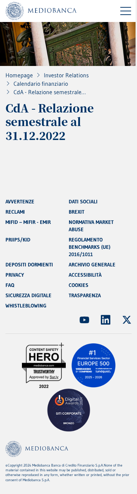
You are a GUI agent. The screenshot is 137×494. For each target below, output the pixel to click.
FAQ (9, 285)
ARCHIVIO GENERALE (92, 264)
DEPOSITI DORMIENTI (29, 264)
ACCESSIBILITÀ (85, 275)
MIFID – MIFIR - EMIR (28, 222)
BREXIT (76, 212)
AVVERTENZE (19, 201)
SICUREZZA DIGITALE (28, 295)
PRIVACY (14, 275)
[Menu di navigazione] (125, 11)
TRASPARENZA (85, 295)
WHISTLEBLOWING (25, 305)
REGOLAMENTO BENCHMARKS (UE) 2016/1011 (89, 247)
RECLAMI (15, 212)
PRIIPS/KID (17, 239)
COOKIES (78, 285)
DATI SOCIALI (83, 201)
